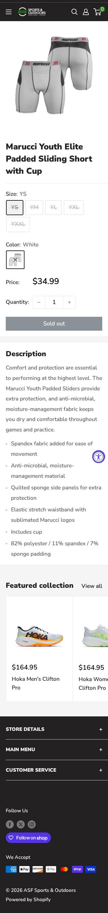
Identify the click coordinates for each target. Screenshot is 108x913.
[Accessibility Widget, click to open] (98, 456)
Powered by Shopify (28, 899)
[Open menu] (9, 12)
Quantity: (17, 302)
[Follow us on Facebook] (10, 824)
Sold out (54, 323)
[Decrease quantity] (39, 302)
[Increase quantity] (69, 302)
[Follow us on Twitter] (21, 824)
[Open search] (74, 12)
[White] (15, 259)
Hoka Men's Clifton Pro (36, 683)
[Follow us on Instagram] (32, 824)
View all (92, 586)
